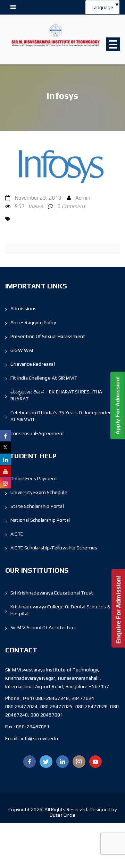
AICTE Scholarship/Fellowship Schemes (53, 547)
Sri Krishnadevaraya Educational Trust (51, 593)
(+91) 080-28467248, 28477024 (58, 698)
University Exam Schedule (38, 492)
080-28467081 (32, 726)
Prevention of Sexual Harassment (47, 336)
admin (82, 198)
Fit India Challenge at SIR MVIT (43, 378)
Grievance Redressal (32, 364)
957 (29, 206)
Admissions (23, 308)
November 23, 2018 (38, 198)
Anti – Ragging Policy (33, 322)
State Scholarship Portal (37, 506)
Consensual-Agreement (37, 433)
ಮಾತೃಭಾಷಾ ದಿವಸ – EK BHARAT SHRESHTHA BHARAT (56, 395)
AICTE (16, 534)
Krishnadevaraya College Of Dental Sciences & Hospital (60, 610)
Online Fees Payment (33, 478)
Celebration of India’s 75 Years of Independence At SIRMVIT (63, 416)
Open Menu (113, 44)
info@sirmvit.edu (38, 738)
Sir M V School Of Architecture (43, 627)
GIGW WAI (21, 350)
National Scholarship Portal (40, 520)
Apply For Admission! (117, 405)
